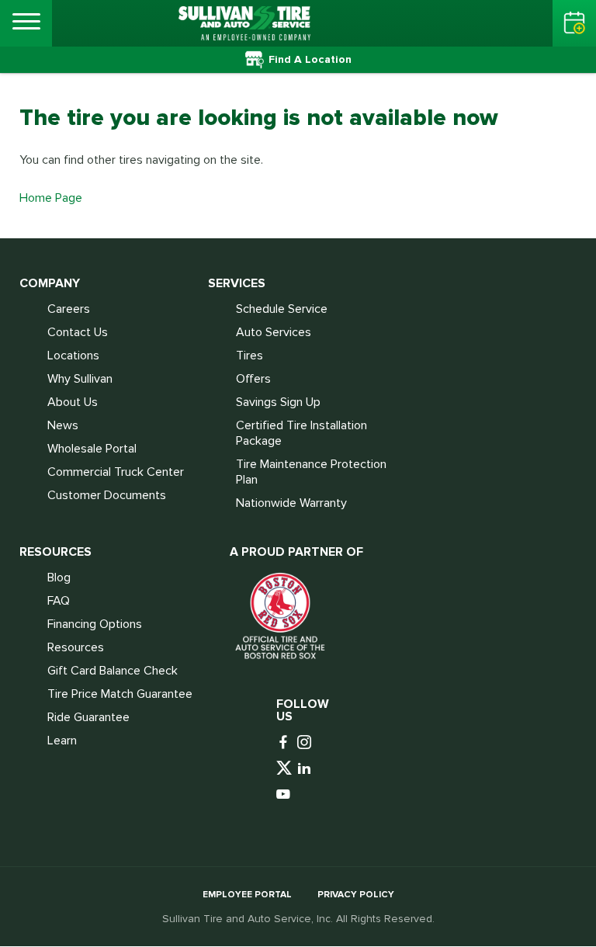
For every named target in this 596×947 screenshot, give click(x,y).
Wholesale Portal (92, 448)
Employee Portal (247, 894)
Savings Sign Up (278, 402)
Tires (249, 355)
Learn (62, 740)
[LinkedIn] (306, 769)
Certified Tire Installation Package (301, 433)
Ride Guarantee (88, 717)
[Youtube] (285, 795)
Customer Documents (106, 495)
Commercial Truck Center (115, 472)
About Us (72, 402)
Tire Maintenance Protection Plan (311, 471)
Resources (75, 647)
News (62, 425)
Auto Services (273, 332)
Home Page (50, 198)
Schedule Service (281, 309)
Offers (253, 379)
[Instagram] (306, 743)
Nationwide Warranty (291, 503)
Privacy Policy (355, 894)
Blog (59, 577)
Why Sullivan (80, 379)
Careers (68, 309)
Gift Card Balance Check (112, 670)
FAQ (58, 601)
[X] (285, 769)
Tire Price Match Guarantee (119, 694)
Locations (73, 355)
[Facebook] (285, 743)
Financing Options (94, 624)
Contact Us (77, 332)
